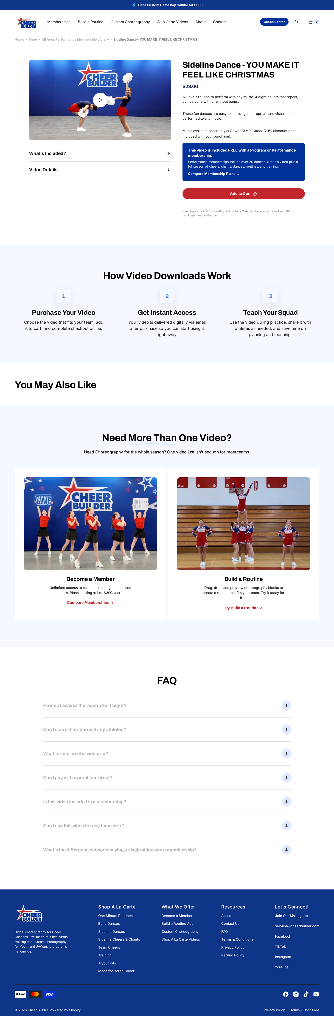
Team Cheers (109, 947)
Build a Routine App (178, 923)
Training (105, 955)
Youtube (282, 967)
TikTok (280, 946)
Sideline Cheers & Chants (119, 939)
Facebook (283, 936)
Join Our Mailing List (291, 916)
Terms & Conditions (237, 939)
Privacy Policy (232, 947)
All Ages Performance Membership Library (75, 39)
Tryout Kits (107, 963)
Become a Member (177, 916)
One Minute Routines (115, 916)
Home (19, 39)
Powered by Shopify (65, 1010)
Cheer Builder (38, 1010)
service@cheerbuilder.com (297, 926)
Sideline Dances (111, 931)
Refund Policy (232, 955)
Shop (33, 39)
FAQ (224, 931)
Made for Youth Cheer (116, 971)
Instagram (283, 957)
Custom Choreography (180, 931)
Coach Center (274, 22)
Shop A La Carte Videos (181, 939)
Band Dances (109, 923)
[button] (296, 22)
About (226, 916)
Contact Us (230, 923)
